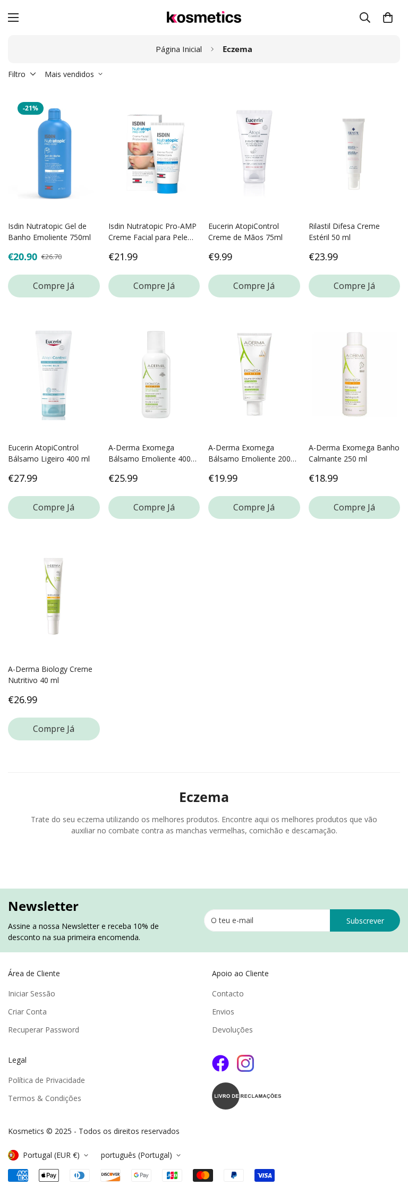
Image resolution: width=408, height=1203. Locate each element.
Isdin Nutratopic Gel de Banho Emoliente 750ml (49, 231)
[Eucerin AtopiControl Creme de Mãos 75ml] (254, 153)
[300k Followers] (220, 1063)
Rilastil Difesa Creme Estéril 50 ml (344, 231)
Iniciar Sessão (31, 993)
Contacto (228, 993)
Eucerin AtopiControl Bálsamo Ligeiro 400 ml (49, 453)
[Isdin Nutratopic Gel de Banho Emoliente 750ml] (54, 153)
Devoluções (232, 1030)
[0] (388, 17)
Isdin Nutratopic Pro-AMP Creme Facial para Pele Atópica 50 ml (152, 232)
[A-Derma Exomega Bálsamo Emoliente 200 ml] (254, 374)
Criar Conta (27, 1011)
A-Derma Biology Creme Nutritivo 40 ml (50, 674)
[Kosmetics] (204, 17)
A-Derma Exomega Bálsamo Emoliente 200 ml (249, 453)
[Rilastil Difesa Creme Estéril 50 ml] (355, 153)
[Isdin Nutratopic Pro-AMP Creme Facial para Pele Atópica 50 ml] (154, 153)
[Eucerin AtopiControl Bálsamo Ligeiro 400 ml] (54, 374)
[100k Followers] (245, 1063)
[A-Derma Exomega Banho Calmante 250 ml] (355, 374)
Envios (223, 1011)
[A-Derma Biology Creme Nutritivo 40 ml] (54, 596)
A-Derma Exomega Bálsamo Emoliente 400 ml (149, 453)
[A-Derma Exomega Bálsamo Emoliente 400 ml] (154, 374)
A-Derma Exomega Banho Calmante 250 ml (354, 453)
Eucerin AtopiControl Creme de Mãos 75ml (245, 231)
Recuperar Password (43, 1030)
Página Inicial (179, 49)
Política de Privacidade (46, 1080)
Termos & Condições (44, 1098)
